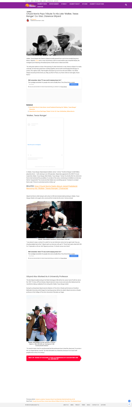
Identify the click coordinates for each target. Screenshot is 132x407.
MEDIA (32, 1)
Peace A (34, 19)
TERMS (40, 1)
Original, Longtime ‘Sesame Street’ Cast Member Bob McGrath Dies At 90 (55, 399)
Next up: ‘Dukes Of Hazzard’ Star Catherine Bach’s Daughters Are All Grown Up (53, 358)
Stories (29, 11)
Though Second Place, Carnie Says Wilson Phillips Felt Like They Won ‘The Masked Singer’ (56, 401)
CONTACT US (50, 1)
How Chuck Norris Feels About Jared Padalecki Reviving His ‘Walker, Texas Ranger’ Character (51, 187)
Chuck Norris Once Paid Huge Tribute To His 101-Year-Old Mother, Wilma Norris (51, 111)
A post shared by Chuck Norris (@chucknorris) (45, 166)
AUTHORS (56, 1)
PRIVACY (36, 1)
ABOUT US (27, 1)
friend (37, 60)
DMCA (44, 1)
